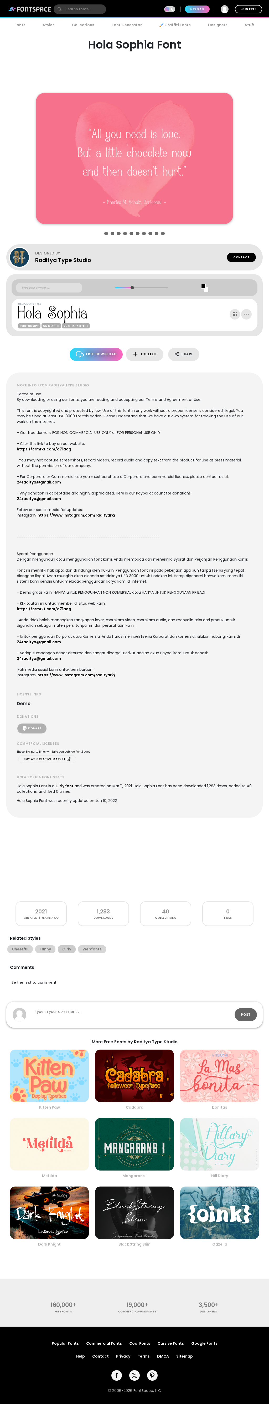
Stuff (250, 25)
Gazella (219, 1244)
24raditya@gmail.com (39, 482)
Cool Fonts (139, 1343)
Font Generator (127, 25)
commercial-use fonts (137, 1311)
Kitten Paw (49, 1107)
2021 (41, 911)
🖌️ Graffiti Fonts (175, 25)
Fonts (19, 25)
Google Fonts (204, 1343)
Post (246, 1014)
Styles (49, 25)
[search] (80, 9)
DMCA (163, 1356)
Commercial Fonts (104, 1343)
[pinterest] (152, 1375)
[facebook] (116, 1375)
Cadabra (134, 1107)
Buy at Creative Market (45, 759)
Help (80, 1356)
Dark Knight (49, 1244)
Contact (241, 257)
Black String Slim (134, 1244)
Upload (197, 9)
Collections (83, 25)
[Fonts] (30, 9)
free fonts (63, 1311)
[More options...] (246, 314)
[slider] (132, 287)
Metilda (49, 1175)
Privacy (123, 1356)
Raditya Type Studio (63, 260)
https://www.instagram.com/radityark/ (77, 515)
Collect (149, 354)
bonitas (219, 1107)
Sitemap (184, 1356)
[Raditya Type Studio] (22, 257)
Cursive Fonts (171, 1343)
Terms (144, 1356)
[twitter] (134, 1375)
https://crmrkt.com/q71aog (44, 449)
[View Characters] (235, 314)
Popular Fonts (65, 1343)
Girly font (64, 786)
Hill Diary (219, 1175)
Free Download (101, 354)
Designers (217, 25)
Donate (34, 728)
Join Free (248, 9)
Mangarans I (134, 1175)
